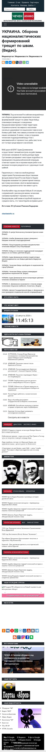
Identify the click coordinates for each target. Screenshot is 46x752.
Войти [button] (31, 5)
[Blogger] (3, 62)
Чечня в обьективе (9, 714)
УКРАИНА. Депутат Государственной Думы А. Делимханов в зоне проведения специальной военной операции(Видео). (23, 291)
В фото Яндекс (10, 740)
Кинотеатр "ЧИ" (7, 720)
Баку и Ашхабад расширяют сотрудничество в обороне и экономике (22, 401)
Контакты (15, 5)
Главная (11, 2)
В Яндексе (21, 737)
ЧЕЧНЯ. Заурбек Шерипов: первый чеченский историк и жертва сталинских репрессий (22, 510)
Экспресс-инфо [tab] (30, 424)
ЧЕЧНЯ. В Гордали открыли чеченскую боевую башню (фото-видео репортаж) (21, 431)
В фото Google (34, 737)
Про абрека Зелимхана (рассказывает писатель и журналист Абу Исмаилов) (20, 539)
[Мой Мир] (6, 62)
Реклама (23, 5)
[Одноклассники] (13, 62)
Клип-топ (5, 723)
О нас (18, 2)
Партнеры (34, 2)
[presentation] (41, 468)
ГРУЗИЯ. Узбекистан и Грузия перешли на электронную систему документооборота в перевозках (23, 388)
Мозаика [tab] (7, 491)
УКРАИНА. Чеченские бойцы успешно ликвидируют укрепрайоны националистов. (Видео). (19, 272)
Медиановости (21, 56)
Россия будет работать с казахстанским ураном (22, 395)
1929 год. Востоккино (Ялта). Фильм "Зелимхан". (19, 534)
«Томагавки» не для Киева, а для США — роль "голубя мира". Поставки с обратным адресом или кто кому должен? (21, 450)
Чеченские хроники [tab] (12, 522)
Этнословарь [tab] (18, 491)
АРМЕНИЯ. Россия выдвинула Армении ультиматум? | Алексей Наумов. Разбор (22, 370)
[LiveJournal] (17, 62)
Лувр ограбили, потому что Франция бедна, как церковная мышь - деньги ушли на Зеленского (19, 443)
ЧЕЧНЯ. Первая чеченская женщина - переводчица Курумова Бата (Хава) (20, 504)
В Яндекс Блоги (25, 740)
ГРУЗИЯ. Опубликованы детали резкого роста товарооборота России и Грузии (22, 381)
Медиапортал (8, 56)
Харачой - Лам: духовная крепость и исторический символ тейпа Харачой (20, 545)
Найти (31, 9)
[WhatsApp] (23, 62)
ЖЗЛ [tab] (23, 522)
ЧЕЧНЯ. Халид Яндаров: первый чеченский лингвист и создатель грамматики (21, 577)
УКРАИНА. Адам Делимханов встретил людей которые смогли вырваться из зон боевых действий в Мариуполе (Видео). (21, 259)
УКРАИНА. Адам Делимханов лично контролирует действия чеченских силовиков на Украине (22, 279)
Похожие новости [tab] (11, 226)
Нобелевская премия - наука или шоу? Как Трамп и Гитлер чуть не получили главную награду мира (23, 437)
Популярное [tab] (26, 226)
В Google (10, 737)
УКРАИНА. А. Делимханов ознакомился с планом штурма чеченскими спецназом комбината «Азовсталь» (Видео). (22, 285)
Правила (25, 2)
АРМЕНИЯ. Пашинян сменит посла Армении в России (20, 364)
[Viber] (20, 62)
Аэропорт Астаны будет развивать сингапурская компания (20, 412)
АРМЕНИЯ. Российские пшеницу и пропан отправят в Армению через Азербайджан (23, 406)
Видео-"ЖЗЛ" (6, 711)
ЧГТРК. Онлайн (7, 729)
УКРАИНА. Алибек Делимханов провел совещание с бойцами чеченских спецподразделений (20, 239)
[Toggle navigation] (5, 24)
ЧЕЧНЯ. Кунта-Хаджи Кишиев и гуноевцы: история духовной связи (20, 498)
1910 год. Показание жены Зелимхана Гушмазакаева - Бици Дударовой (21, 529)
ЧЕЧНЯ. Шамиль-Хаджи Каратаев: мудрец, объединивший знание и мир (17, 516)
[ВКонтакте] (10, 62)
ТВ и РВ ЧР (6, 726)
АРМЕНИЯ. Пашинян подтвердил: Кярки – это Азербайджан (23, 376)
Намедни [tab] (8, 424)
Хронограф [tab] (30, 491)
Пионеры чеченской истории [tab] (16, 552)
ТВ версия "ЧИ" (7, 708)
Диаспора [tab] (17, 424)
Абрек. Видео (7, 717)
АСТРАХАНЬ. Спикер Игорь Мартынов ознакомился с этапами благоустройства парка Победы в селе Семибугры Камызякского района (23, 356)
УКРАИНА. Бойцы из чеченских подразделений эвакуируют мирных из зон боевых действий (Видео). (22, 252)
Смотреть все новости (18, 417)
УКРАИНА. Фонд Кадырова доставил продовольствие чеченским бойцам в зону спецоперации (20, 246)
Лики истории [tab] (33, 522)
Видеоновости (35, 56)
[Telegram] (27, 62)
